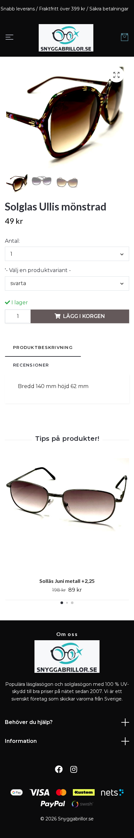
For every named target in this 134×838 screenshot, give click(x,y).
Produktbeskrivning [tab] (43, 347)
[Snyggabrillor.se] (66, 38)
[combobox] (67, 254)
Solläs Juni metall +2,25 (67, 581)
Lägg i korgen (84, 316)
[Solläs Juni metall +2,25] (67, 515)
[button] (61, 602)
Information (21, 741)
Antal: (12, 241)
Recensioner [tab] (31, 365)
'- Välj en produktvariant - (38, 270)
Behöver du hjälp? (29, 722)
